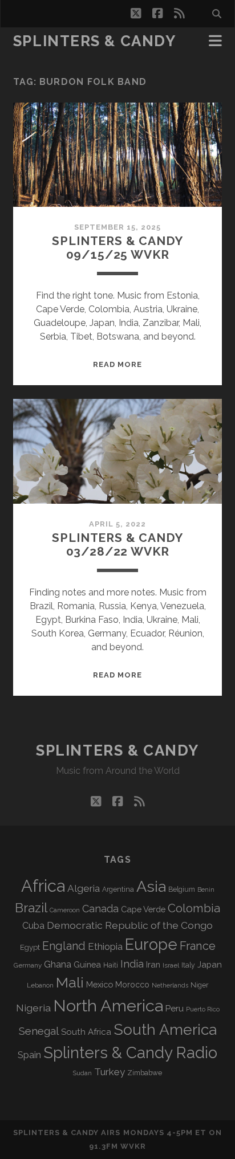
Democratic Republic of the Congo (130, 925)
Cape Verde (143, 909)
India (132, 964)
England (64, 946)
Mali (70, 982)
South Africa (86, 1032)
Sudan (82, 1073)
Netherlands (170, 985)
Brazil (31, 907)
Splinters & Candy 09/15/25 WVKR (117, 248)
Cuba (33, 925)
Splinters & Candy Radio (130, 1052)
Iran (153, 964)
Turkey (109, 1072)
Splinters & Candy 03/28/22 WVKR (117, 544)
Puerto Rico (203, 1009)
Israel (171, 965)
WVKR (133, 1146)
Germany (28, 965)
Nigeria (33, 1008)
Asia (151, 886)
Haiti (110, 965)
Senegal (39, 1031)
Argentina (118, 889)
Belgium (181, 889)
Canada (100, 909)
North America (108, 1005)
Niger (200, 985)
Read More (117, 364)
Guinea (87, 964)
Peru (174, 1008)
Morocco (132, 984)
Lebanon (40, 985)
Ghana (57, 964)
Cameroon (65, 910)
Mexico (99, 984)
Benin (205, 889)
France (198, 946)
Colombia (194, 908)
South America (165, 1029)
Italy (188, 965)
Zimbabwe (144, 1073)
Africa (43, 886)
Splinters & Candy (94, 41)
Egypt (30, 947)
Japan (209, 965)
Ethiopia (105, 946)
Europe (151, 944)
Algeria (83, 888)
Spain (29, 1054)
